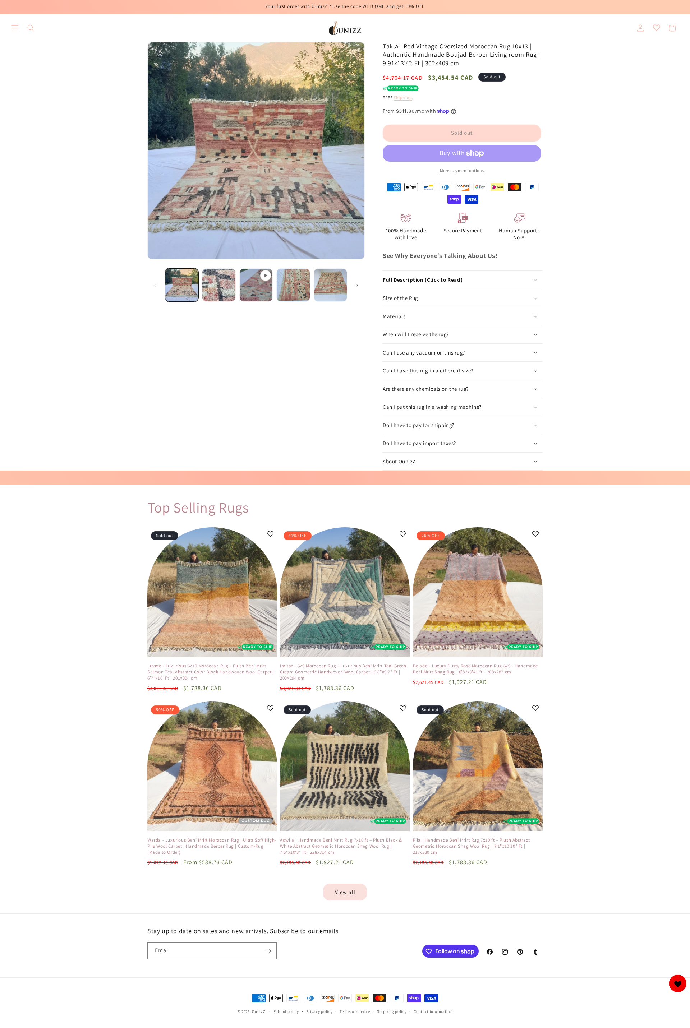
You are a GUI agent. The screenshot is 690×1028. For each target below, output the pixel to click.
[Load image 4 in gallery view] (330, 285)
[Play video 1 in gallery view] (256, 285)
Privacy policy (319, 1011)
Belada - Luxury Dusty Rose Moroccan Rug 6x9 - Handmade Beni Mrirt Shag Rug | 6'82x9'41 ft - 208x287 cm (475, 669)
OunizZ (258, 1011)
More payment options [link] (462, 170)
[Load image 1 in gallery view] (181, 285)
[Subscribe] (268, 951)
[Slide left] (155, 285)
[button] (15, 28)
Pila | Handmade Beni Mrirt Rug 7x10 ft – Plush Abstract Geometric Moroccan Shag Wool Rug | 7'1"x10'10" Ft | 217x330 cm (471, 846)
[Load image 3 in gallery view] (293, 285)
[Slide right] (357, 285)
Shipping (403, 97)
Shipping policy (392, 1011)
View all (345, 892)
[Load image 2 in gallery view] (218, 285)
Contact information (433, 1011)
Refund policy (286, 1011)
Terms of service (355, 1011)
